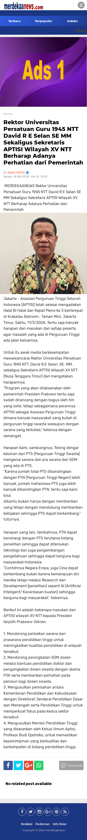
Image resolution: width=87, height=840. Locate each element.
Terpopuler (43, 21)
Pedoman (42, 824)
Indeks (72, 21)
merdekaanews (55, 830)
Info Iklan (59, 824)
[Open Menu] (81, 5)
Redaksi (26, 824)
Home (7, 114)
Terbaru (14, 21)
